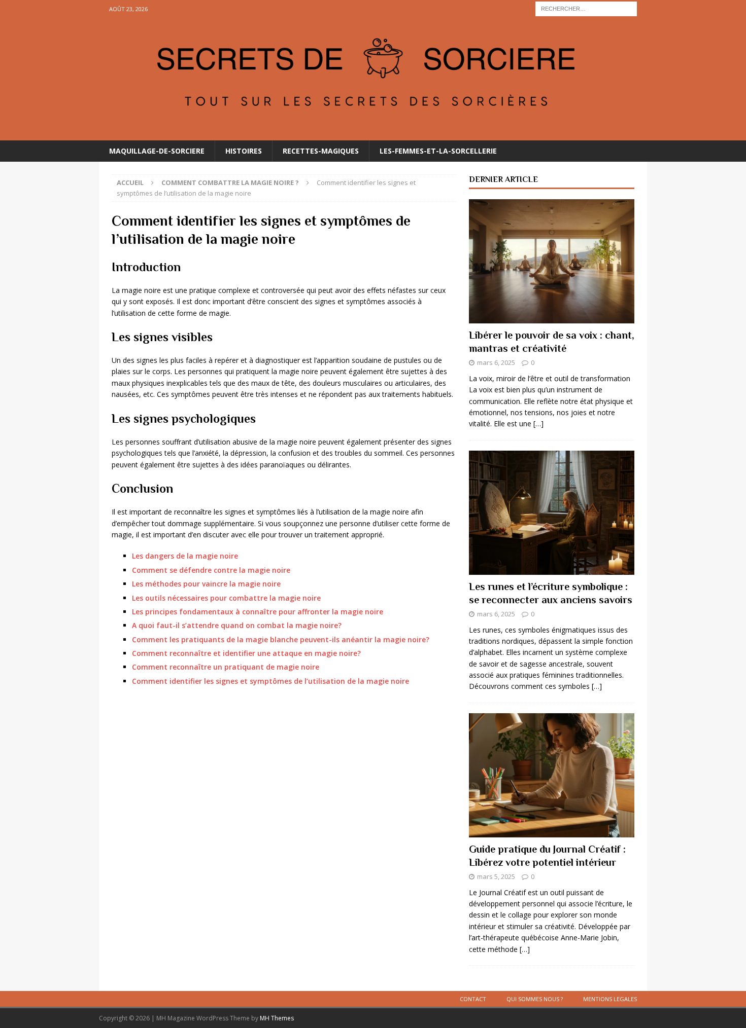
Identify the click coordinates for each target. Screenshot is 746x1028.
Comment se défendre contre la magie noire (211, 570)
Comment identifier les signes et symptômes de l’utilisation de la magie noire (270, 681)
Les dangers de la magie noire (185, 556)
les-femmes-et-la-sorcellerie (438, 151)
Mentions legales (610, 999)
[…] (538, 423)
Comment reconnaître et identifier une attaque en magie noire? (246, 653)
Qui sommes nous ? (534, 999)
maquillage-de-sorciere (157, 151)
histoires (243, 151)
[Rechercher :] (586, 8)
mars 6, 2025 (496, 362)
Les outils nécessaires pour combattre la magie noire (226, 598)
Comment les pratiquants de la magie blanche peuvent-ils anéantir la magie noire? (280, 639)
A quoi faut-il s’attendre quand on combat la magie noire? (237, 625)
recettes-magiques (321, 151)
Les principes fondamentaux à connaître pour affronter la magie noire (257, 611)
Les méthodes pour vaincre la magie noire (206, 584)
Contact (473, 999)
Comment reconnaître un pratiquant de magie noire (225, 667)
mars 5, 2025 (496, 876)
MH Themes (277, 1018)
